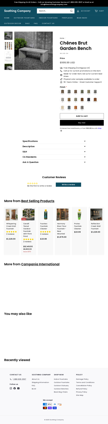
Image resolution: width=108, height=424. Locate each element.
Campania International (40, 264)
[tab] (54, 141)
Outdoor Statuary (61, 385)
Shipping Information (40, 382)
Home (7, 18)
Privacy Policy (81, 392)
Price (62, 58)
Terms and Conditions (85, 382)
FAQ (36, 23)
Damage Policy (82, 379)
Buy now (81, 123)
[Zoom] (33, 51)
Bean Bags (82, 18)
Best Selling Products (37, 201)
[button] (11, 232)
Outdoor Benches (61, 389)
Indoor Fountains (48, 18)
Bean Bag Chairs (61, 392)
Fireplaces (67, 18)
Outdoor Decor (12, 23)
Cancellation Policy (84, 385)
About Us (35, 379)
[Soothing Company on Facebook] (15, 388)
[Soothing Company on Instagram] (11, 388)
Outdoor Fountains (24, 18)
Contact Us (48, 23)
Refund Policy (81, 389)
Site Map (79, 395)
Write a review (68, 184)
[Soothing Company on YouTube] (18, 388)
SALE (27, 23)
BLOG (34, 389)
